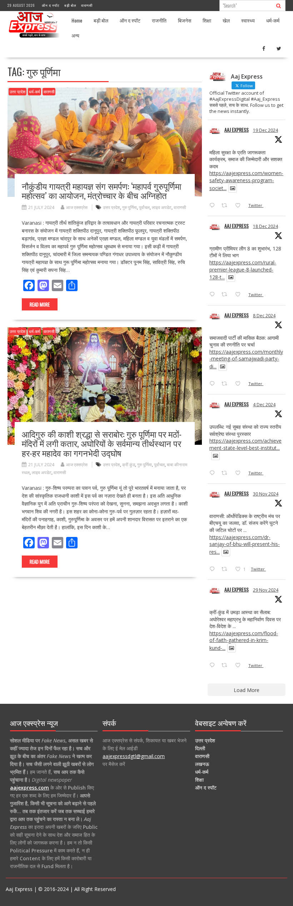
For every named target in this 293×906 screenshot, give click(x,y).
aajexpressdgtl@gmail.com (134, 756)
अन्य (75, 35)
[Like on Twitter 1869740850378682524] (240, 205)
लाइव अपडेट (162, 207)
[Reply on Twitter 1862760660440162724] (214, 569)
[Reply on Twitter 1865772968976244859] (214, 384)
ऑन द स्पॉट (51, 5)
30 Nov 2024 (265, 494)
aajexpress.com (29, 787)
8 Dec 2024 (264, 316)
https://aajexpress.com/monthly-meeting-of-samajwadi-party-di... (246, 359)
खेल (226, 20)
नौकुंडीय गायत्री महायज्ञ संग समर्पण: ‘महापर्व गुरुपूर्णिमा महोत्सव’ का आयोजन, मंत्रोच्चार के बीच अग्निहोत (101, 190)
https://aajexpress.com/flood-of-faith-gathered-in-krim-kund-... (243, 640)
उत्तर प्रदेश (17, 91)
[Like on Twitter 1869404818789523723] (240, 295)
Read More (40, 304)
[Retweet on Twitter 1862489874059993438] (226, 665)
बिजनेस (184, 20)
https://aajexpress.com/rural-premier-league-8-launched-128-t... (242, 269)
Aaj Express (236, 129)
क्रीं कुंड (128, 465)
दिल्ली (200, 748)
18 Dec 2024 (265, 226)
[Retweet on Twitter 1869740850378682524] (226, 205)
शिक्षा (207, 20)
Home (76, 20)
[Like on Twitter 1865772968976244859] (240, 384)
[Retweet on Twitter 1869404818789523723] (226, 295)
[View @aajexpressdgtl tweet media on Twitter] (232, 188)
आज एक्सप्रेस (77, 207)
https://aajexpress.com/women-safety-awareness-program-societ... (246, 180)
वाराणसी (87, 5)
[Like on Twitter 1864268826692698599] (240, 473)
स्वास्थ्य (248, 20)
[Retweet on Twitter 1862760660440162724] (226, 569)
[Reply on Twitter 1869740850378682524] (214, 205)
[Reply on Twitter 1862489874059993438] (214, 665)
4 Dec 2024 (264, 405)
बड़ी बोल (70, 5)
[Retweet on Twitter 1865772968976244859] (226, 384)
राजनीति (159, 20)
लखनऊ (202, 764)
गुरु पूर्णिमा (129, 207)
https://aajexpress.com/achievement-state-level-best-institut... (245, 444)
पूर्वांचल (144, 207)
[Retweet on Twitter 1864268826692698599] (226, 473)
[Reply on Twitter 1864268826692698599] (214, 473)
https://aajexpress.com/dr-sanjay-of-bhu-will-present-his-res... (244, 544)
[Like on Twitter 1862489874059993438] (240, 665)
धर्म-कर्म (272, 20)
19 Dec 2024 (265, 130)
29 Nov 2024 (265, 590)
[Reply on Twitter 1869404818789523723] (214, 295)
